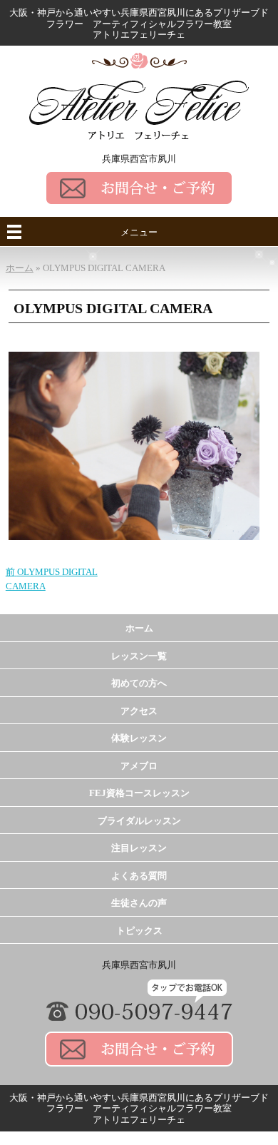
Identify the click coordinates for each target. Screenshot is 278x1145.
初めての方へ (139, 683)
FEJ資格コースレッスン (139, 793)
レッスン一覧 (139, 656)
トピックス (139, 930)
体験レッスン (139, 738)
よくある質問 (139, 875)
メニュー (139, 232)
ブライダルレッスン (139, 820)
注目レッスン (139, 848)
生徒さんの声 (139, 902)
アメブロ (139, 765)
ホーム (139, 628)
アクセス (139, 711)
